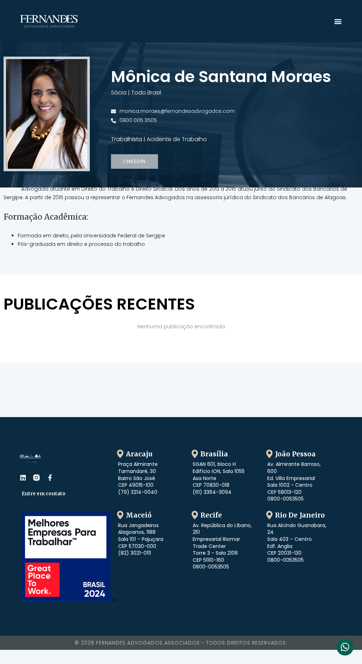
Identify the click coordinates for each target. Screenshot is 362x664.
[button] (338, 21)
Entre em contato (43, 494)
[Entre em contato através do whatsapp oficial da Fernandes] (345, 647)
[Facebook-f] (50, 477)
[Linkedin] (23, 477)
